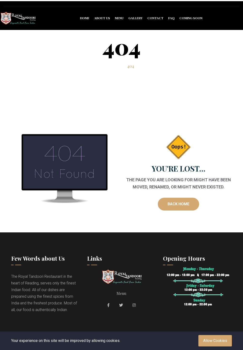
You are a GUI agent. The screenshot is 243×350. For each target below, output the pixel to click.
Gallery (135, 18)
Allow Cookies (215, 340)
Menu (119, 18)
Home (84, 18)
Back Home (178, 204)
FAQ (171, 18)
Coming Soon (190, 18)
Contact (155, 18)
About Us (102, 18)
